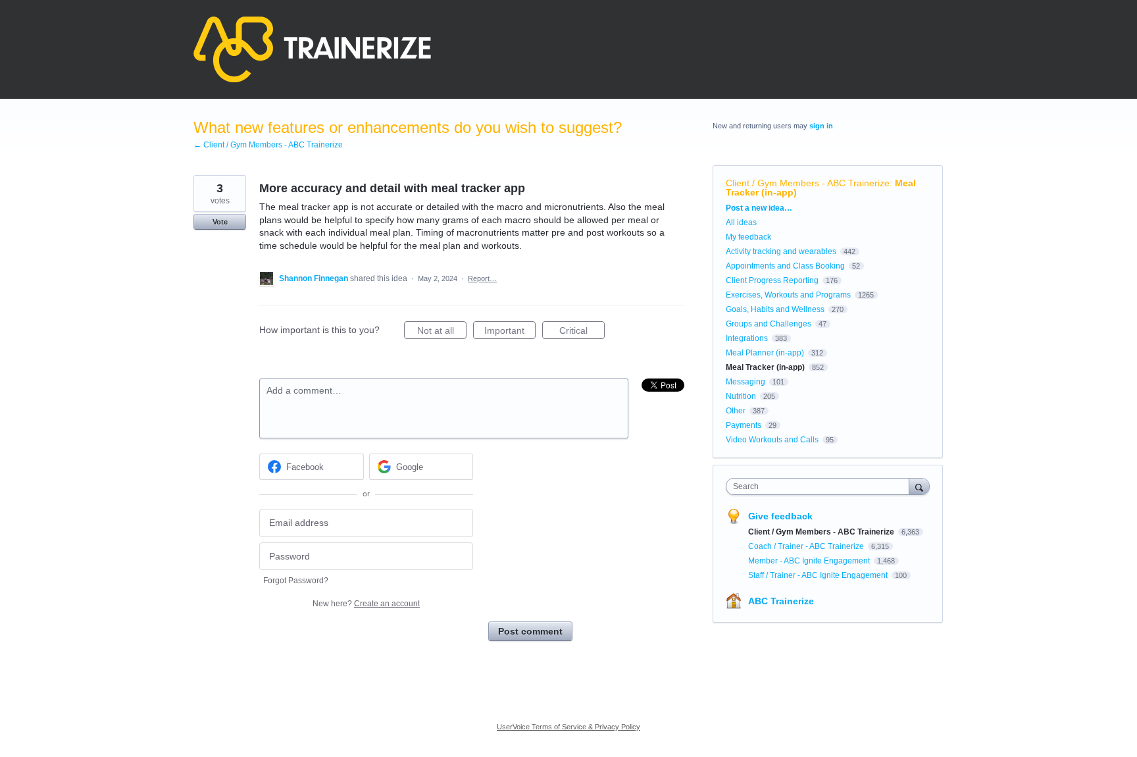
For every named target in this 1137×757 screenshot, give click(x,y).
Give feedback (780, 516)
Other (735, 410)
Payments (743, 425)
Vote (220, 222)
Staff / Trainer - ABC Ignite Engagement (819, 575)
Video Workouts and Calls (772, 439)
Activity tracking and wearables (781, 251)
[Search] (919, 486)
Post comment (530, 631)
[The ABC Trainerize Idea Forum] (312, 49)
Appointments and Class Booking (785, 266)
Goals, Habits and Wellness (775, 309)
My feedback (748, 237)
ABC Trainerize (781, 601)
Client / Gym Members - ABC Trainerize (808, 183)
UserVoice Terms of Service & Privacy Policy (568, 727)
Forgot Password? (295, 580)
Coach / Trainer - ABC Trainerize (807, 546)
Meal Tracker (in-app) (765, 367)
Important (510, 332)
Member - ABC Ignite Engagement (810, 560)
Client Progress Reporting (772, 280)
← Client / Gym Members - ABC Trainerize (268, 144)
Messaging (745, 381)
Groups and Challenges (768, 323)
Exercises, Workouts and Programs (788, 295)
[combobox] (820, 486)
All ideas (741, 222)
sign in (821, 126)
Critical (582, 332)
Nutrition (741, 396)
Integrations (747, 338)
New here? (366, 603)
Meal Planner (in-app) (765, 352)
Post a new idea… (759, 208)
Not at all (442, 332)
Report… (482, 278)
